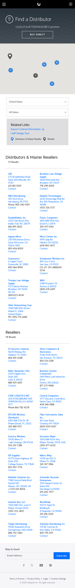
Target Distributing (17, 524)
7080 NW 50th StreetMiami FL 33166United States (19, 311)
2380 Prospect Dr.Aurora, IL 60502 (49, 285)
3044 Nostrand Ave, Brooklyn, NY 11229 (50, 181)
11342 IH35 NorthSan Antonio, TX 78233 (51, 356)
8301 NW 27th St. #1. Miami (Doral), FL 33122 (19, 422)
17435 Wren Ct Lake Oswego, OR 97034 (20, 441)
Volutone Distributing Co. (52, 524)
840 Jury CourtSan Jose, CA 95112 (49, 263)
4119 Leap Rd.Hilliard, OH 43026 (49, 241)
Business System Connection (48, 372)
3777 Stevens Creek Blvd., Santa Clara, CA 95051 (53, 400)
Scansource (14, 258)
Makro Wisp (46, 455)
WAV (42, 280)
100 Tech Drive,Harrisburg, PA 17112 (18, 200)
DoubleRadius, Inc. (17, 217)
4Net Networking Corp (20, 305)
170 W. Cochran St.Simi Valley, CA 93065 (50, 528)
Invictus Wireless (16, 436)
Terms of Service (16, 579)
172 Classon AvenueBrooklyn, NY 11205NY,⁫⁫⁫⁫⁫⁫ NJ (18, 289)
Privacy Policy (33, 579)
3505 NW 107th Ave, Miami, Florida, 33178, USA (53, 441)
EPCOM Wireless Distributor (16, 416)
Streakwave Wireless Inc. (52, 258)
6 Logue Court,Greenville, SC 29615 (18, 263)
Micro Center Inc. (48, 236)
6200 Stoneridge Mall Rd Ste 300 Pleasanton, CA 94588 (52, 202)
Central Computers (49, 395)
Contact (12, 188)
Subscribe (62, 555)
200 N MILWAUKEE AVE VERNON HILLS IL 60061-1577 (21, 401)
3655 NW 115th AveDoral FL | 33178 (49, 222)
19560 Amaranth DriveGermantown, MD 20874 (20, 528)
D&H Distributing (16, 196)
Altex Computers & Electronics (49, 350)
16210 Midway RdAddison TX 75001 (17, 353)
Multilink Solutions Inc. (19, 477)
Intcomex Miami (47, 436)
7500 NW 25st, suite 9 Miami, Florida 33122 (19, 506)
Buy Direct (37, 34)
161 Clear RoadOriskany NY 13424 (49, 422)
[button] (10, 56)
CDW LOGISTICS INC (19, 395)
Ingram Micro (14, 236)
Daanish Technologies (50, 196)
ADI (10, 174)
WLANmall (45, 502)
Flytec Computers (49, 217)
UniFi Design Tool (20, 133)
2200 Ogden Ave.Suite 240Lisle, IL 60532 (17, 376)
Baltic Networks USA (18, 371)
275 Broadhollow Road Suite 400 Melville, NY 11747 (19, 180)
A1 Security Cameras (18, 349)
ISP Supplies (14, 455)
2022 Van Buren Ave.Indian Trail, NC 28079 (19, 222)
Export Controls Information (26, 129)
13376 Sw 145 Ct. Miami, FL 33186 (48, 460)
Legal (45, 579)
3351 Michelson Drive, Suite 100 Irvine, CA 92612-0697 (19, 242)
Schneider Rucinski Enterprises (49, 479)
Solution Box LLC (16, 502)
